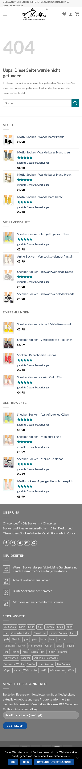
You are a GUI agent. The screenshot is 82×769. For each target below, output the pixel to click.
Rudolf (51, 651)
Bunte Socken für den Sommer (32, 591)
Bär (6, 633)
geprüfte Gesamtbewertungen (33, 162)
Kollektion (9, 645)
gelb (6, 639)
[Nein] (77, 759)
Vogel (7, 670)
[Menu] (5, 14)
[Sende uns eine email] (27, 543)
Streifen (31, 664)
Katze (62, 639)
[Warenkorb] (77, 14)
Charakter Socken (20, 633)
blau (40, 626)
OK (13, 762)
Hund (52, 639)
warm (17, 670)
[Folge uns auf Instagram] (13, 543)
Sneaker (25, 657)
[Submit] (75, 103)
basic (22, 626)
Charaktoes (40, 633)
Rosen (34, 651)
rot (42, 651)
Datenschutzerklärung (54, 762)
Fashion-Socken (58, 633)
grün (34, 639)
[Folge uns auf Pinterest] (34, 543)
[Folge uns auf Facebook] (6, 543)
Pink (6, 651)
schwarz (62, 651)
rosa (25, 651)
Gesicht (16, 639)
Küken (21, 645)
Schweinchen (11, 657)
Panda (59, 645)
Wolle (71, 670)
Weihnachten (30, 670)
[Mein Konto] (71, 14)
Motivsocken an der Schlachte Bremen (38, 602)
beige (31, 626)
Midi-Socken (35, 645)
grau (26, 639)
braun (60, 626)
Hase (43, 639)
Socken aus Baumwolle (46, 657)
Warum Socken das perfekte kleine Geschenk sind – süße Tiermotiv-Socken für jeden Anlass (45, 569)
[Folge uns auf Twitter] (20, 543)
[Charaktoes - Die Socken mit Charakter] (34, 14)
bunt (69, 626)
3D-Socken (10, 626)
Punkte (15, 651)
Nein (26, 762)
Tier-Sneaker (46, 664)
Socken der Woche (14, 664)
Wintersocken (57, 670)
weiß (43, 670)
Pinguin (70, 645)
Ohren (48, 645)
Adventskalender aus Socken (31, 580)
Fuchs (73, 633)
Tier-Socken (63, 664)
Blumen (50, 626)
